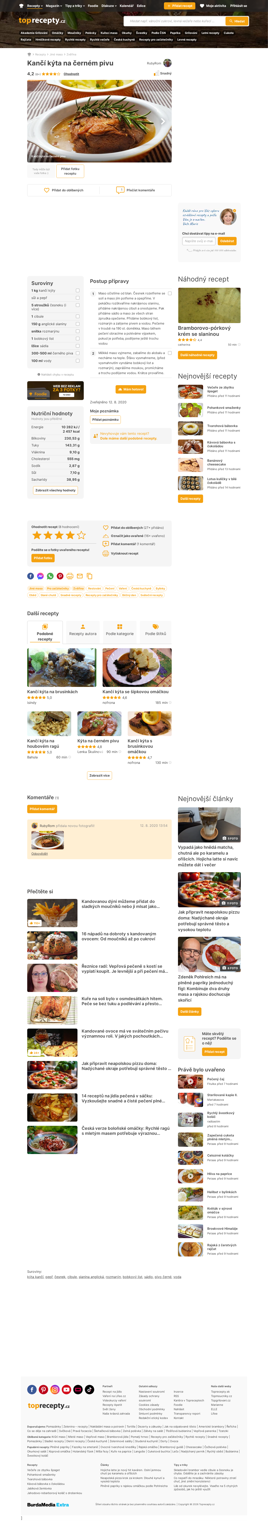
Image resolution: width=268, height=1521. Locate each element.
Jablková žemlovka (39, 1488)
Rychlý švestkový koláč (220, 1115)
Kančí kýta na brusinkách (52, 691)
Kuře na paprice (121, 1451)
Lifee (214, 1413)
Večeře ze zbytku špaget (220, 389)
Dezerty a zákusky (150, 1426)
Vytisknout (70, 576)
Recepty (40, 54)
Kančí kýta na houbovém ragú (43, 743)
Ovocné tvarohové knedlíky (118, 1447)
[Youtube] (66, 1389)
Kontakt (179, 1418)
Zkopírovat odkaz (89, 576)
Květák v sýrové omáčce (219, 1210)
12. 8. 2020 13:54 (154, 825)
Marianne (217, 1404)
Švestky (141, 33)
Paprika (175, 33)
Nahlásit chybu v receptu (57, 374)
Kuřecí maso (109, 33)
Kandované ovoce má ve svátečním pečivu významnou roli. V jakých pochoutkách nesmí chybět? (125, 1036)
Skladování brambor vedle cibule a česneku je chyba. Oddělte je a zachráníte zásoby (203, 1471)
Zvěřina (71, 54)
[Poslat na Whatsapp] (50, 576)
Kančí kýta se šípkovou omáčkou (136, 691)
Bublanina (231, 1451)
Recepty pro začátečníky (156, 39)
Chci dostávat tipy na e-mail (203, 233)
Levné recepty (187, 39)
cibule (72, 1277)
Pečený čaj (215, 1079)
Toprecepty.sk (220, 1391)
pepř (49, 1277)
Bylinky (160, 588)
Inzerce (178, 1391)
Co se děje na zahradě (42, 1431)
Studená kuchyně (146, 1441)
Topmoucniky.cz (221, 1396)
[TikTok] (89, 1389)
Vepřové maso (95, 1436)
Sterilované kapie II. (222, 1095)
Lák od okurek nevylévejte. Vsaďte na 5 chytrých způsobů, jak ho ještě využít (206, 1487)
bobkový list (132, 1277)
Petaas (211, 1143)
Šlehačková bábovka (107, 1431)
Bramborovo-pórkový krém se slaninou (204, 331)
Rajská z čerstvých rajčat (221, 1247)
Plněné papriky (60, 1447)
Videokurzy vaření (114, 1400)
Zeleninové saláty (121, 1441)
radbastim (213, 1121)
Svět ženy (109, 1409)
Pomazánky (53, 1426)
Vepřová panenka (204, 1431)
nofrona (109, 702)
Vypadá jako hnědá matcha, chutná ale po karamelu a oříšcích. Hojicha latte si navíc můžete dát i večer (208, 856)
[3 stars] (59, 535)
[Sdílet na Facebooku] (30, 576)
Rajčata (26, 39)
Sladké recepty (54, 1441)
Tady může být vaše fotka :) (41, 171)
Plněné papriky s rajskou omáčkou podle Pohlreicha (134, 1486)
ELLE (214, 1409)
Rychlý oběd (215, 1451)
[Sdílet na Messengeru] (40, 576)
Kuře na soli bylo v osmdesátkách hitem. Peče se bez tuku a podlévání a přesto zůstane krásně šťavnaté (122, 1003)
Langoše (139, 1451)
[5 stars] (81, 535)
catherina (184, 344)
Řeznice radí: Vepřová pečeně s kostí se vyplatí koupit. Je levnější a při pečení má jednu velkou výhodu (123, 971)
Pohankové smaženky (224, 408)
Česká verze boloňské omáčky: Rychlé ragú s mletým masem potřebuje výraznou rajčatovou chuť (126, 1133)
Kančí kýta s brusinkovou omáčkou (140, 746)
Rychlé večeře (100, 39)
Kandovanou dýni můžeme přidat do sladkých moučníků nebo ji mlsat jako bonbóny (119, 906)
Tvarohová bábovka (222, 426)
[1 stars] (37, 535)
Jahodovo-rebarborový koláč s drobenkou (54, 1493)
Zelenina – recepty (75, 1426)
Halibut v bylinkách (222, 1192)
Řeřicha (231, 1426)
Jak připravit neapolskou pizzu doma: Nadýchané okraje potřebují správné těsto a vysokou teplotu (126, 1068)
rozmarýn (113, 1277)
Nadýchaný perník (193, 1451)
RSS (176, 1396)
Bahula (32, 757)
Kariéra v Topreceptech (189, 1400)
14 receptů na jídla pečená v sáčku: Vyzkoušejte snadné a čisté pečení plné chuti (122, 1100)
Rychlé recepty (75, 39)
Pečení (109, 588)
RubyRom (154, 63)
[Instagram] (55, 1389)
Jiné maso (56, 54)
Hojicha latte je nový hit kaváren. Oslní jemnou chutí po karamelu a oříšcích (130, 1471)
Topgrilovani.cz (221, 1400)
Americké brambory (211, 1426)
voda (177, 1277)
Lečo (175, 1451)
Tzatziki (223, 1431)
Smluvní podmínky (150, 1413)
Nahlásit (179, 1409)
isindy (31, 702)
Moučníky (74, 33)
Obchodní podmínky (152, 1409)
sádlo (148, 1277)
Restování (94, 588)
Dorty (164, 1441)
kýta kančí (35, 1277)
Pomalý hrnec (139, 1436)
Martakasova (215, 1099)
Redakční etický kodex (153, 1418)
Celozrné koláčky (220, 1155)
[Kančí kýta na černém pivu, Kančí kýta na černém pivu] (47, 840)
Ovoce (174, 1441)
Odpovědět (39, 854)
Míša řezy (102, 1451)
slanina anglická (91, 1277)
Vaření (123, 588)
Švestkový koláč (37, 1455)
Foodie (178, 1404)
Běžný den (129, 595)
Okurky (127, 33)
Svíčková (64, 1431)
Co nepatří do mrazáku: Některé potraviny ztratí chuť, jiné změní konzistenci (205, 1479)
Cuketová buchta (159, 1451)
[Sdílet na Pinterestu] (60, 576)
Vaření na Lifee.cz (114, 1396)
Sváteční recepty (151, 595)
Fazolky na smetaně (85, 1447)
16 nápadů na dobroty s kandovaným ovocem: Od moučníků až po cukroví (119, 936)
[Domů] (29, 54)
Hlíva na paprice (219, 1174)
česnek (60, 1277)
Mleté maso (75, 1436)
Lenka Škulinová (90, 752)
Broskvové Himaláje (222, 1229)
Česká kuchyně (124, 39)
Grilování (191, 33)
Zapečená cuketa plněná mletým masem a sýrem (220, 1139)
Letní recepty (210, 33)
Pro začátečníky (58, 588)
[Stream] (78, 1389)
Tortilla (131, 1426)
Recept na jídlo (112, 1391)
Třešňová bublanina (178, 1431)
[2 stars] (48, 535)
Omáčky (57, 33)
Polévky (90, 33)
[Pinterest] (43, 1389)
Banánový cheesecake (216, 462)
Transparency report (187, 1413)
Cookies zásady (149, 1404)
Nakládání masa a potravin (107, 1426)
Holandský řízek (83, 1451)
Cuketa (229, 33)
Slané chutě (48, 595)
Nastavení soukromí (152, 1391)
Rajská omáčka (148, 1447)
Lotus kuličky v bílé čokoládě (222, 481)
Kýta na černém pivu (98, 740)
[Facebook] (32, 1389)
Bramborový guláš (171, 1447)
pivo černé (163, 1277)
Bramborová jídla (117, 1436)
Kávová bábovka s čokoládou (221, 444)
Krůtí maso (59, 1436)
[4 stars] (70, 535)
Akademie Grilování (34, 33)
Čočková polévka (215, 1447)
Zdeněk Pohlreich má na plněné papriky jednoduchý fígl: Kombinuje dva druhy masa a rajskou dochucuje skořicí (205, 988)
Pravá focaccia (82, 1431)
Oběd (32, 595)
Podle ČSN (159, 33)
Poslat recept (79, 576)
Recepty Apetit (112, 1404)
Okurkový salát (36, 1451)
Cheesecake (194, 1447)
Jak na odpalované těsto (180, 1426)
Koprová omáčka (59, 1451)
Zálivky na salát (153, 1431)
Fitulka (211, 1083)
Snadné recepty (71, 595)
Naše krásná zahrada (116, 1413)
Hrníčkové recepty (48, 39)
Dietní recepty (75, 1441)
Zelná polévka (132, 1431)
